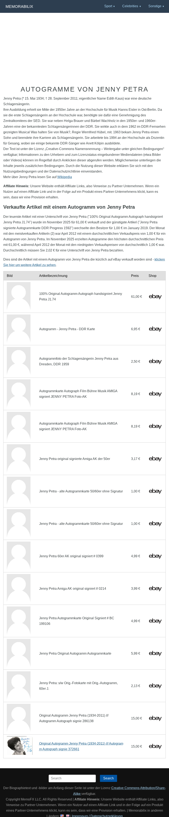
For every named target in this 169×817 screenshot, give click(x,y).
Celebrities (130, 6)
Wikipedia (64, 177)
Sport (108, 6)
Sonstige (154, 6)
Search (108, 778)
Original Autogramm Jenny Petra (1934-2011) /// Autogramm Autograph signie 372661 (81, 746)
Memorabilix (19, 6)
